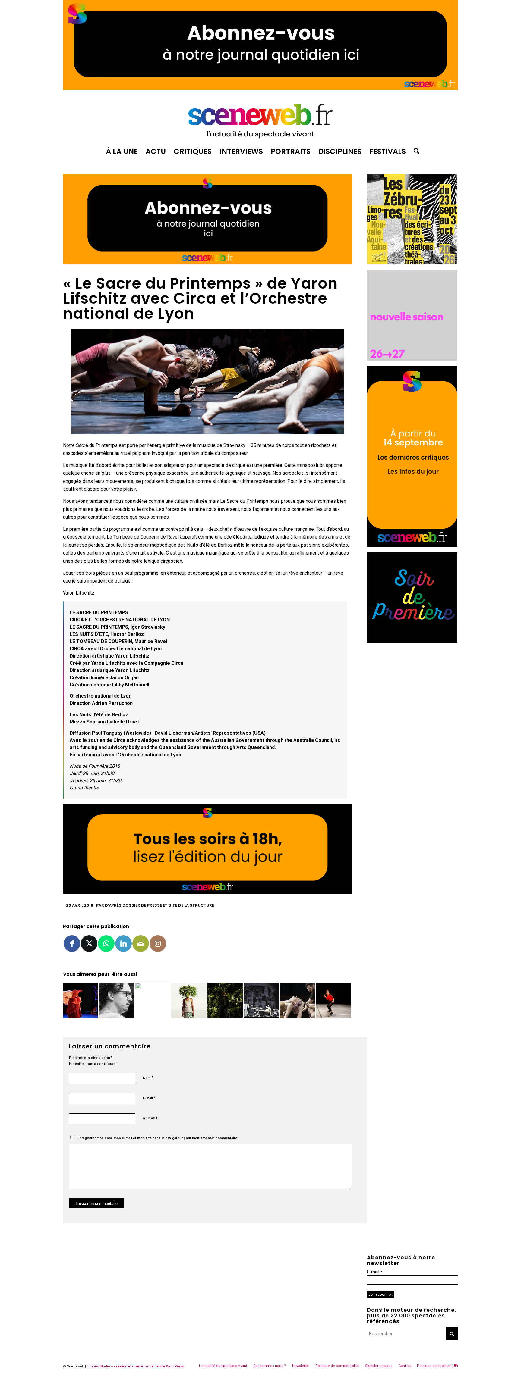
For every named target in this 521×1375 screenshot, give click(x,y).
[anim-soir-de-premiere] (412, 641)
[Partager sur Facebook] (72, 943)
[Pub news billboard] (260, 89)
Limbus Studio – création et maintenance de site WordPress (135, 1366)
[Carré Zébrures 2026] (412, 263)
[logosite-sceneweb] (260, 118)
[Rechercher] (414, 151)
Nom (148, 1077)
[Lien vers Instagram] (158, 943)
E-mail (149, 1097)
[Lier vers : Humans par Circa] (297, 1000)
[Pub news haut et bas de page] (207, 263)
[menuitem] (122, 151)
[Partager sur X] (89, 943)
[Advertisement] (412, 685)
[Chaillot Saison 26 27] (412, 359)
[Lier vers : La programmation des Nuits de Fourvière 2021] (189, 1000)
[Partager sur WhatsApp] (106, 943)
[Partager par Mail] (140, 943)
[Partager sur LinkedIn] (123, 943)
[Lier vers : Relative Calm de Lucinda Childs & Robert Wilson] (153, 1000)
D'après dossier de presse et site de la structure (159, 905)
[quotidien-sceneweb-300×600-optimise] (412, 545)
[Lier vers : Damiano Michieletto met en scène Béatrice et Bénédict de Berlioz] (116, 1000)
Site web (150, 1118)
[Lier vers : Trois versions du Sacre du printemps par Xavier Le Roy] (333, 1000)
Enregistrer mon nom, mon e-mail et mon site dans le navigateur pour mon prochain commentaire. (157, 1138)
